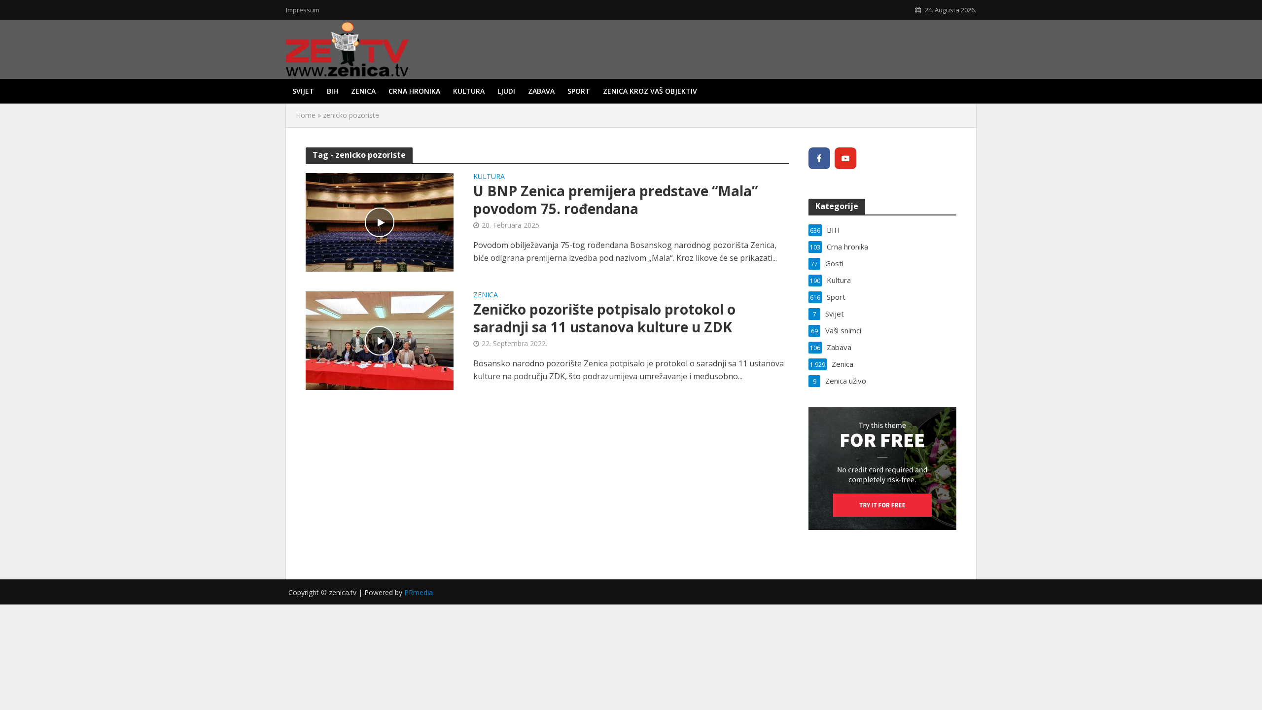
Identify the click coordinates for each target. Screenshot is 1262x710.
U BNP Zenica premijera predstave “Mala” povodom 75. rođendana (615, 199)
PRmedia (418, 592)
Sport (578, 91)
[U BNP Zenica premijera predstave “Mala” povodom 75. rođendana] (380, 221)
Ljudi (506, 91)
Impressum (302, 9)
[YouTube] (845, 158)
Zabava (541, 91)
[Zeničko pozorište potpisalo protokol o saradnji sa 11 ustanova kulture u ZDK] (380, 339)
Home (306, 115)
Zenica (363, 91)
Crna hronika (414, 91)
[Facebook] (819, 158)
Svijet (303, 91)
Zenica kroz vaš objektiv (650, 91)
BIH (332, 91)
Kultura (469, 91)
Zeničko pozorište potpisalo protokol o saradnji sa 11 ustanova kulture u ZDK (604, 318)
